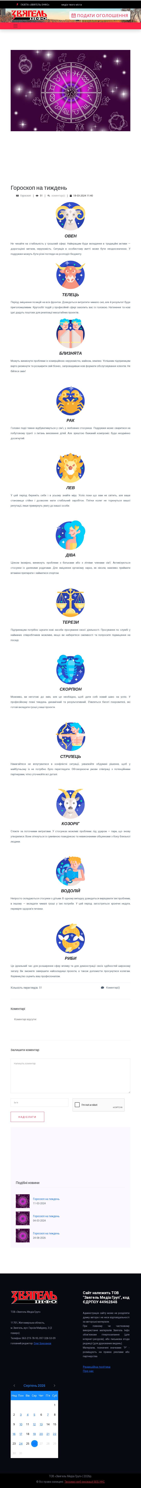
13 (41, 1424)
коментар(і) (58, 195)
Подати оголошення (102, 15)
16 (14, 1434)
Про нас (88, 1371)
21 (47, 1434)
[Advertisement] (70, 155)
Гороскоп (25, 195)
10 (20, 1424)
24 (21, 1443)
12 (34, 1424)
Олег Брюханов (42, 1343)
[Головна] (29, 15)
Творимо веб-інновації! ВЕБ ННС (84, 1481)
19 (34, 1434)
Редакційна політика (96, 1367)
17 (20, 1434)
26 (34, 1443)
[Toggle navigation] (15, 25)
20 (41, 1434)
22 (54, 1434)
